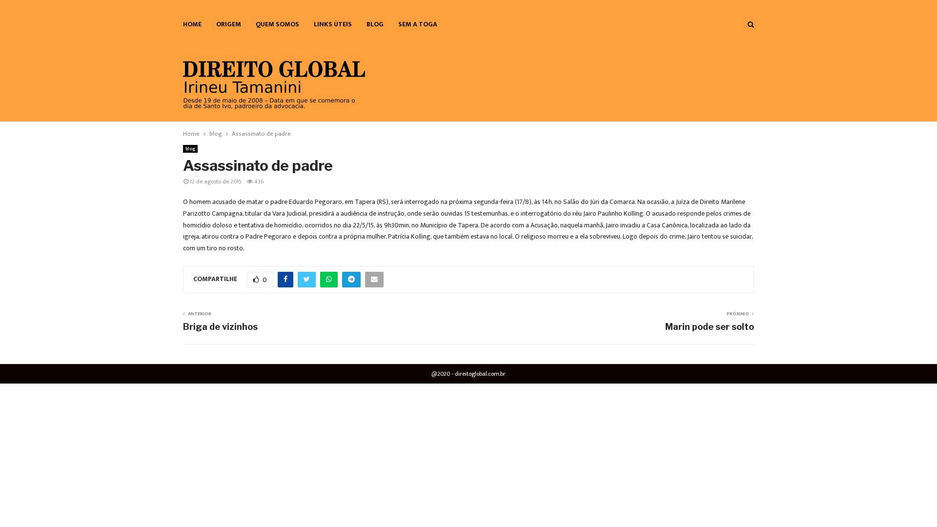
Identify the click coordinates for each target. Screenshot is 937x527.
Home (192, 24)
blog (375, 24)
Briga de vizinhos (220, 327)
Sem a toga (417, 24)
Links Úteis (333, 24)
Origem (228, 24)
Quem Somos (277, 24)
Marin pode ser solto (709, 327)
